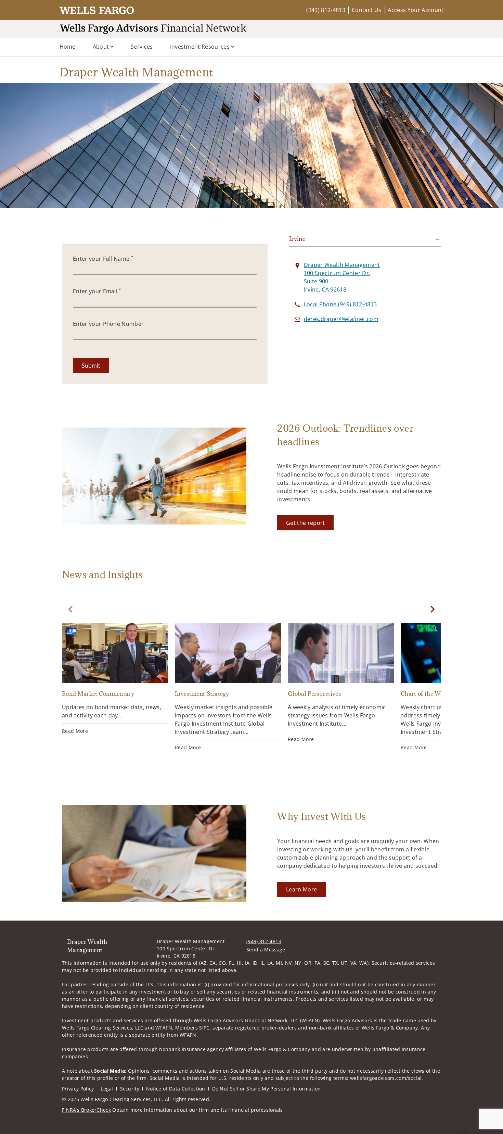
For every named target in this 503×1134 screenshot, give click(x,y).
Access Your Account (415, 10)
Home (68, 46)
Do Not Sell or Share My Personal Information (266, 1088)
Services (142, 46)
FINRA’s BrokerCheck (86, 1110)
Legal (107, 1088)
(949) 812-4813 (325, 10)
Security (130, 1088)
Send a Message (265, 949)
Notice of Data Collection (175, 1088)
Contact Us (366, 10)
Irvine (297, 239)
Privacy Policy (78, 1088)
